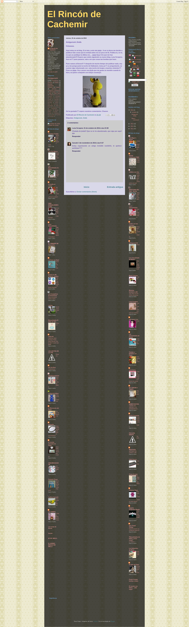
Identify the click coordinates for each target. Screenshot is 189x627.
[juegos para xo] (134, 69)
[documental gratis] (137, 62)
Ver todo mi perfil (52, 72)
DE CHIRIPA (52, 512)
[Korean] (131, 76)
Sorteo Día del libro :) (138, 342)
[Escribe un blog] (109, 115)
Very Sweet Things (132, 526)
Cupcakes (56, 99)
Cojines (51, 97)
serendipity (132, 370)
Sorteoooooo (51, 369)
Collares (57, 97)
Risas (49, 114)
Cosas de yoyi (133, 474)
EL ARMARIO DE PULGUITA (53, 244)
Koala (49, 107)
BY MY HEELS (52, 538)
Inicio (86, 187)
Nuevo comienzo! (135, 119)
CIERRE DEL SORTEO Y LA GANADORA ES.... (134, 407)
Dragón (57, 100)
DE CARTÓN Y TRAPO (133, 388)
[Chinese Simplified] (138, 76)
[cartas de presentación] (134, 67)
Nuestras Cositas (53, 134)
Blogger (113, 621)
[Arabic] (134, 76)
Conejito (49, 99)
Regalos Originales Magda (134, 508)
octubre (134, 112)
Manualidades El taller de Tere (53, 321)
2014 (132, 110)
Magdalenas (54, 108)
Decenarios (50, 100)
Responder (76, 136)
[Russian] (131, 73)
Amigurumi (78, 118)
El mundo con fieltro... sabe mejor (133, 587)
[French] (134, 58)
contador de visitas (53, 125)
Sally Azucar (133, 459)
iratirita (50, 305)
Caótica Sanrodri (53, 497)
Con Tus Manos (53, 151)
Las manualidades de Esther (134, 335)
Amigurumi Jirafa (135, 115)
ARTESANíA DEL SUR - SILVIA (134, 190)
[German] (130, 62)
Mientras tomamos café (133, 291)
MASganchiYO (133, 243)
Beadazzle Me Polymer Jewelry (53, 275)
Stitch (53, 114)
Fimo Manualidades (52, 225)
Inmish (50, 533)
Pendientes (55, 81)
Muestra (56, 110)
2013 (132, 124)
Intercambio (50, 105)
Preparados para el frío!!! (138, 569)
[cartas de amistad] (135, 59)
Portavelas (56, 113)
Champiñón (58, 96)
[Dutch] (138, 69)
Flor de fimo (52, 367)
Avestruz (57, 94)
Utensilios (51, 116)
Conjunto (58, 87)
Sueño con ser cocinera (133, 224)
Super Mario (57, 93)
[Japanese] (138, 73)
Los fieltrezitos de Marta (133, 549)
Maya (138, 244)
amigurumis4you (53, 393)
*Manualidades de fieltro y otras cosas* (134, 538)
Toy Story (58, 114)
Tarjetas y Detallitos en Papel (133, 353)
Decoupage (53, 91)
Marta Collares (133, 275)
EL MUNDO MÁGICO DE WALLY (52, 545)
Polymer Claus (133, 490)
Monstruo (50, 110)
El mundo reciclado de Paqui (52, 444)
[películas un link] (134, 71)
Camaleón (50, 96)
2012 (132, 126)
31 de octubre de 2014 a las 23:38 (96, 128)
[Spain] (134, 64)
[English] (130, 55)
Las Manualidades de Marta (53, 167)
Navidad (49, 113)
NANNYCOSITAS (134, 404)
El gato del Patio (134, 564)
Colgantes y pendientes (54, 90)
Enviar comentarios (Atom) (87, 192)
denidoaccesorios (53, 375)
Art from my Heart (53, 260)
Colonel (95, 621)
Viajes (51, 94)
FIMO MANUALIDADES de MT (53, 205)
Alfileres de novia (138, 160)
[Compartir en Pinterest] (114, 115)
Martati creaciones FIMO (134, 156)
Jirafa (85, 118)
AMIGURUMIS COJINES (138, 196)
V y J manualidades (133, 206)
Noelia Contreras (134, 415)
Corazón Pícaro (53, 479)
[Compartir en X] (110, 115)
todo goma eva (133, 319)
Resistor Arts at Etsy (57, 265)
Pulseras (50, 87)
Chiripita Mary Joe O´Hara (57, 517)
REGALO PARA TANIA (57, 174)
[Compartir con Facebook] (112, 115)
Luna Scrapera (77, 128)
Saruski (75, 143)
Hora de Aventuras (53, 104)
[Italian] (131, 69)
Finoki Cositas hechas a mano (133, 580)
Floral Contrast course (57, 156)
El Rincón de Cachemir (54, 49)
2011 (132, 128)
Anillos (57, 82)
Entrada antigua (115, 187)
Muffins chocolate (52, 111)
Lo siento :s (132, 541)
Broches (50, 84)
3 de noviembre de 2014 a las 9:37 (91, 143)
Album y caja (138, 392)
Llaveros (54, 107)
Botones (54, 88)
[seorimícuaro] (136, 55)
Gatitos (56, 102)
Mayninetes (132, 449)
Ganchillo (50, 102)
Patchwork (51, 85)
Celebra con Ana (134, 172)
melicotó (51, 336)
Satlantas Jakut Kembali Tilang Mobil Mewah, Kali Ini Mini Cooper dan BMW (53, 341)
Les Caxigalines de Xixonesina (53, 294)
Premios (50, 82)
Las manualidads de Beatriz (134, 258)
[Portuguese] (134, 73)
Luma (59, 107)
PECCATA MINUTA (132, 434)
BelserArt (51, 424)
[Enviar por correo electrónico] (107, 115)
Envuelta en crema (51, 185)
